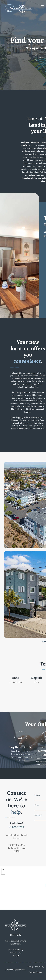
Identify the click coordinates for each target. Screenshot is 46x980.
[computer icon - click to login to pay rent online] (21, 742)
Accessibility (39, 966)
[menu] (42, 4)
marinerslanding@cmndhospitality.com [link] (15, 942)
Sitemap (30, 966)
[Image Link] (23, 4)
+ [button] (3, 869)
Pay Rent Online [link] (20, 747)
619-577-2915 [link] (15, 934)
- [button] (3, 872)
